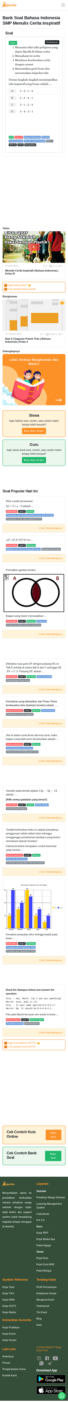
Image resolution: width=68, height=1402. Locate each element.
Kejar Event (8, 1333)
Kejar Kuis (53, 1135)
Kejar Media (9, 1312)
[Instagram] (38, 1358)
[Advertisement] (34, 124)
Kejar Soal (53, 1156)
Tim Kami (41, 1312)
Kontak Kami (9, 1375)
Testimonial (42, 1306)
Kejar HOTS (9, 1306)
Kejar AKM (8, 1299)
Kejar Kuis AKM (45, 1264)
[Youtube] (55, 1358)
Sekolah (41, 1191)
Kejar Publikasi (10, 1327)
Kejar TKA (8, 1293)
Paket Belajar (44, 1270)
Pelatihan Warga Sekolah (50, 1197)
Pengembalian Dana (14, 1369)
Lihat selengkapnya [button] (50, 528)
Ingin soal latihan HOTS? (21, 1043)
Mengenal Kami (45, 1299)
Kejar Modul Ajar (45, 1239)
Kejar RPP (42, 1232)
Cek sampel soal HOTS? (20, 1046)
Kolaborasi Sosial (46, 1293)
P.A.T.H (40, 1220)
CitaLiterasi (42, 1214)
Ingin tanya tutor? (16, 285)
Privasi (6, 1362)
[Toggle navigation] (63, 5)
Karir (39, 1325)
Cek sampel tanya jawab (20, 289)
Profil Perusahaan (46, 1287)
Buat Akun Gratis (34, 431)
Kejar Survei (9, 1340)
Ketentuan (8, 1356)
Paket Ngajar (43, 1245)
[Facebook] (47, 1358)
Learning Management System (49, 1205)
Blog (39, 1318)
